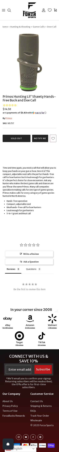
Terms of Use (9, 410)
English (16, 448)
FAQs (33, 410)
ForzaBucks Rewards (13, 415)
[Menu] (3, 10)
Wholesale (36, 420)
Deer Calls (52, 26)
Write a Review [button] (31, 253)
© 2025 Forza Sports (42, 425)
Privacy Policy (10, 406)
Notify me (40, 138)
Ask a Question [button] (31, 261)
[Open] (8, 444)
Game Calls (39, 26)
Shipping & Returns (41, 406)
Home (4, 26)
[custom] (18, 437)
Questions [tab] (31, 269)
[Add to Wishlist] (53, 138)
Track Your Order (39, 415)
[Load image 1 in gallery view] (29, 62)
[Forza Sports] (29, 10)
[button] (29, 112)
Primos (8, 118)
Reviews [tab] (11, 269)
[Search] (10, 10)
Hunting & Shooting (20, 26)
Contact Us (36, 401)
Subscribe (43, 369)
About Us (7, 401)
